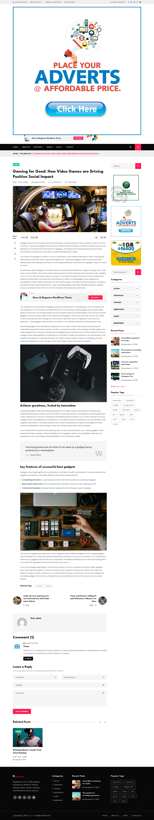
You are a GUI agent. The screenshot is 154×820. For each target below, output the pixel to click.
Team (125, 815)
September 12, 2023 (130, 344)
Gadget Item (129, 405)
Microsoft (126, 410)
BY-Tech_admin (21, 757)
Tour (132, 419)
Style (131, 415)
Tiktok (123, 419)
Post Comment (22, 711)
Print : (23, 237)
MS (114, 415)
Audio (116, 316)
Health (115, 410)
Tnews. (31, 815)
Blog (59, 147)
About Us (26, 147)
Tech (115, 419)
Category (37, 147)
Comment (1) (56, 182)
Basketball (119, 323)
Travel (115, 424)
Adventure (118, 295)
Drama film (117, 400)
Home (15, 147)
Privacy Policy (36, 2)
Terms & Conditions (53, 2)
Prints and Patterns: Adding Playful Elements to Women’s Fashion (83, 598)
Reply (29, 659)
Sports (122, 415)
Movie (136, 410)
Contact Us (136, 815)
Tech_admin (35, 618)
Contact (69, 147)
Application (119, 309)
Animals (117, 302)
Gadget (116, 405)
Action (117, 288)
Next (92, 605)
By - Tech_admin (21, 182)
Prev (27, 605)
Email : (33, 237)
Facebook (130, 400)
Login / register (118, 2)
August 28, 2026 (21, 2)
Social (48, 586)
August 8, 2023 (39, 182)
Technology (26, 153)
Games (16, 164)
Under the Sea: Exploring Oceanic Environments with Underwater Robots (36, 598)
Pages (49, 147)
